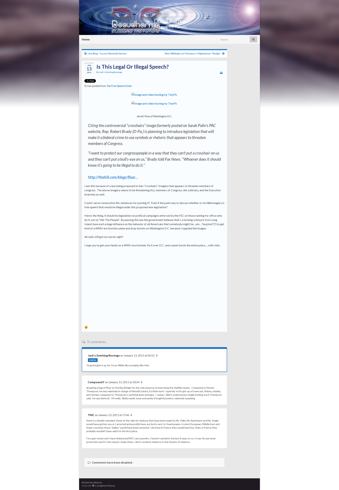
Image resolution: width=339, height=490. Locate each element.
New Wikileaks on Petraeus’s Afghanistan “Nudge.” (193, 53)
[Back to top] (331, 482)
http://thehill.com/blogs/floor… (113, 177)
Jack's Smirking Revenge (110, 72)
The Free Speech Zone (118, 85)
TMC (91, 415)
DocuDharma (169, 20)
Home (86, 39)
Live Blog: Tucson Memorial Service (107, 53)
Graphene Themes (106, 485)
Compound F (96, 382)
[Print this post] (221, 72)
